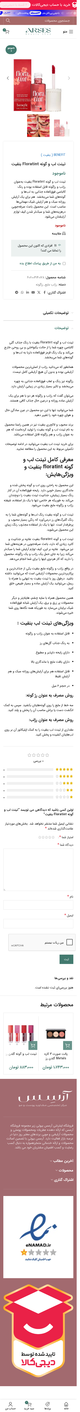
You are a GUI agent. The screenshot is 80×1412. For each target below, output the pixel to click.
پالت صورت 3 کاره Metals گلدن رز (56, 1056)
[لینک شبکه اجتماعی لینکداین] (27, 292)
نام (70, 896)
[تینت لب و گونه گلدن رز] (21, 1033)
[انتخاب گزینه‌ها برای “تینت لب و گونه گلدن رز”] (32, 1045)
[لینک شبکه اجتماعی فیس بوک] (44, 292)
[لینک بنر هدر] (38, 13)
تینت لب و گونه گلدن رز (21, 1053)
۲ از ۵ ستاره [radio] (49, 837)
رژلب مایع (51, 284)
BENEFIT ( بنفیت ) (53, 155)
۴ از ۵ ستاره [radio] (43, 837)
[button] (68, 78)
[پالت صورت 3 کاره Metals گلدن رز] (56, 1033)
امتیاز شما (66, 837)
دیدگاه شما (65, 844)
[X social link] (39, 292)
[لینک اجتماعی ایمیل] (33, 292)
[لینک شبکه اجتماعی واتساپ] (22, 292)
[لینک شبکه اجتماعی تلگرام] (17, 292)
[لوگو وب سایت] (38, 31)
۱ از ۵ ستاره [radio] (53, 837)
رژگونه (39, 284)
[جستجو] (8, 20)
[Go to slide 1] (41, 109)
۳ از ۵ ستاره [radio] (46, 837)
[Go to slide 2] (36, 109)
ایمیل (68, 915)
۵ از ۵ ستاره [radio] (39, 837)
